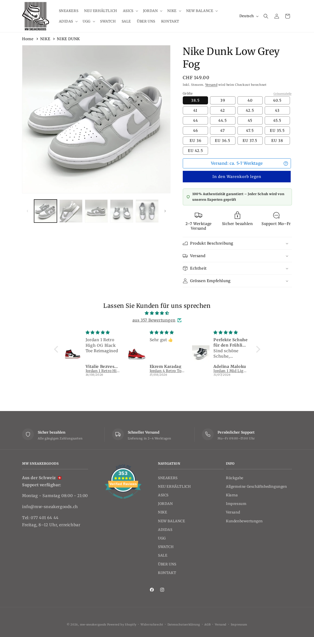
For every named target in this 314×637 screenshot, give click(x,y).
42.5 (250, 110)
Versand (211, 85)
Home (27, 39)
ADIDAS (165, 529)
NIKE (45, 39)
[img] (157, 313)
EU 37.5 (250, 140)
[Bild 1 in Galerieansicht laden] (45, 211)
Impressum (236, 503)
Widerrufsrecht (152, 624)
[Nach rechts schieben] (165, 211)
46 (195, 130)
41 (195, 110)
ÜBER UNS (167, 564)
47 (222, 130)
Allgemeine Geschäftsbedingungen (256, 486)
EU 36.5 (222, 140)
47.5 (250, 130)
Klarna (232, 495)
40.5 (277, 100)
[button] (130, 11)
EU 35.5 (277, 130)
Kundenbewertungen (244, 521)
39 (222, 100)
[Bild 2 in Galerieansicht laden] (70, 211)
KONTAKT (167, 573)
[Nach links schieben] (27, 211)
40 (250, 100)
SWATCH (166, 547)
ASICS (163, 495)
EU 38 (277, 140)
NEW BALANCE (171, 521)
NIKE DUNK (68, 39)
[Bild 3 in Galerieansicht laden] (96, 211)
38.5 (195, 100)
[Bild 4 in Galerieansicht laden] (121, 211)
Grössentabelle (282, 93)
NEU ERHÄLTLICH (174, 486)
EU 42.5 (195, 150)
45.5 (277, 120)
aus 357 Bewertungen (153, 320)
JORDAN (165, 503)
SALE (162, 555)
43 (277, 110)
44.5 (222, 120)
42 (222, 110)
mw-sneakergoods (93, 624)
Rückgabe (234, 478)
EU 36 (195, 140)
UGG (162, 538)
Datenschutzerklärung (184, 624)
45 (250, 120)
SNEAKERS (168, 478)
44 (195, 120)
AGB (207, 624)
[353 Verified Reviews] (123, 501)
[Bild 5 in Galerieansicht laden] (147, 211)
